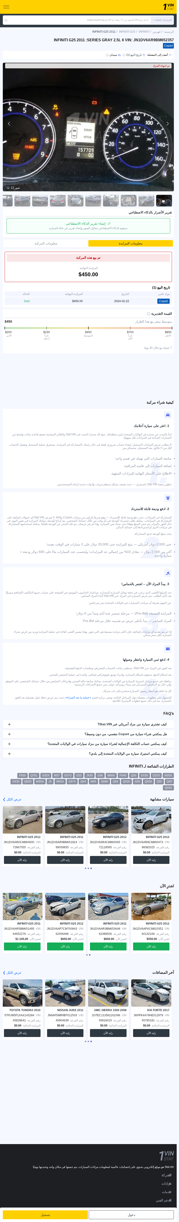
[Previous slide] (9, 123)
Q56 (115, 781)
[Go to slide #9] (22, 200)
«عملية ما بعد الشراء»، (78, 697)
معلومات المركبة (46, 243)
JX (50, 781)
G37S (68, 775)
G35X (45, 775)
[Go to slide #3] (129, 200)
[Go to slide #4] (111, 200)
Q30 (133, 775)
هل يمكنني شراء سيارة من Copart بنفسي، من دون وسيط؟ (126, 734)
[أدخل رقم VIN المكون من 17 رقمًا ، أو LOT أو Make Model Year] (6, 20)
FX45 (123, 775)
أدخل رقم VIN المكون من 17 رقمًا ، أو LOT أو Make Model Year (117, 20)
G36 (100, 775)
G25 (79, 775)
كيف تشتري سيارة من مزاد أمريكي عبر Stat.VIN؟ (132, 724)
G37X (72, 781)
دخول (131, 1215)
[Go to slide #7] (58, 200)
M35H (40, 781)
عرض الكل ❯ (12, 799)
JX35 (89, 775)
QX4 (83, 781)
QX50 (168, 787)
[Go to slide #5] (93, 200)
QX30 (126, 781)
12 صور (15, 187)
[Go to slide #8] (40, 200)
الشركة (167, 1175)
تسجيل (45, 1215)
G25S (156, 775)
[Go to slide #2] (146, 200)
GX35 (16, 781)
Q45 (169, 781)
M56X (111, 775)
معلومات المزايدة (131, 243)
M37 (57, 775)
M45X (60, 781)
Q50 (159, 781)
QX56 (148, 781)
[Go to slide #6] (75, 200)
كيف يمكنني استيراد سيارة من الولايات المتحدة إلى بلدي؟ (128, 753)
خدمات (167, 1192)
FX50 (22, 775)
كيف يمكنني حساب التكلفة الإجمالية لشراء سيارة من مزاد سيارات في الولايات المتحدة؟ (107, 744)
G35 (137, 781)
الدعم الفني (164, 1200)
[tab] (91, 868)
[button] (162, 20)
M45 (93, 781)
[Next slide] (167, 123)
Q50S (27, 781)
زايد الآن (151, 860)
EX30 (144, 775)
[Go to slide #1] (164, 200)
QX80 (104, 781)
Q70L (34, 775)
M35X (168, 775)
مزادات (167, 1183)
